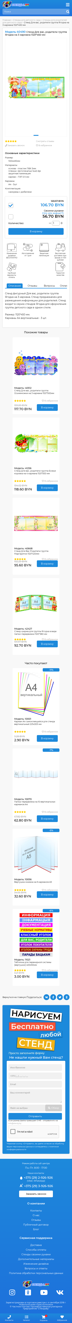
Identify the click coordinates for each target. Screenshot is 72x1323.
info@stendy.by (14, 1123)
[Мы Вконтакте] (60, 1292)
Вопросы (49, 285)
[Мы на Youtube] (44, 1292)
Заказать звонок (16, 145)
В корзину (47, 407)
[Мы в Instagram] (12, 1292)
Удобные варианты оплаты (11, 275)
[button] (36, 135)
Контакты (36, 1210)
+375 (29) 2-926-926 (38, 1178)
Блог (36, 1229)
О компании (36, 1203)
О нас (36, 1215)
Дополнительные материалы (36, 1259)
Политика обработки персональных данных (36, 1273)
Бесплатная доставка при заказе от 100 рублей (60, 256)
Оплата (64, 285)
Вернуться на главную (14, 997)
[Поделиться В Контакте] (46, 997)
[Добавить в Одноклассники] (66, 997)
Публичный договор (36, 1224)
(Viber (30, 1181)
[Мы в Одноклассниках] (28, 1292)
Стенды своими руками (36, 1254)
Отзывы (32, 285)
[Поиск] (67, 12)
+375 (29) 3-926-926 (38, 1186)
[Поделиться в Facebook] (53, 997)
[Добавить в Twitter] (60, 997)
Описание (14, 285)
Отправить (35, 1116)
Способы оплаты (36, 1249)
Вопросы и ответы (36, 1268)
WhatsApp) (39, 1181)
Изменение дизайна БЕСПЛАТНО (11, 255)
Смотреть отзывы (45, 141)
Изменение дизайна (36, 1263)
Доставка (36, 1245)
